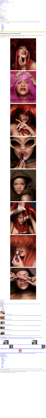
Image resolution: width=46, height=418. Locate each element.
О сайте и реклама (5, 0)
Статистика (1, 0)
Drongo (1, 355)
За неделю (3, 308)
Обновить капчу (2, 16)
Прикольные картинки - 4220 (8, 324)
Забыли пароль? (2, 2)
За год (2, 309)
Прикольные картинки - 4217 (8, 329)
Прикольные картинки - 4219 (8, 319)
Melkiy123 (3, 355)
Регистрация (3, 1)
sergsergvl (6, 355)
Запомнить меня (7, 2)
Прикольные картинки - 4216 (8, 334)
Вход (1, 1)
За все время (3, 310)
